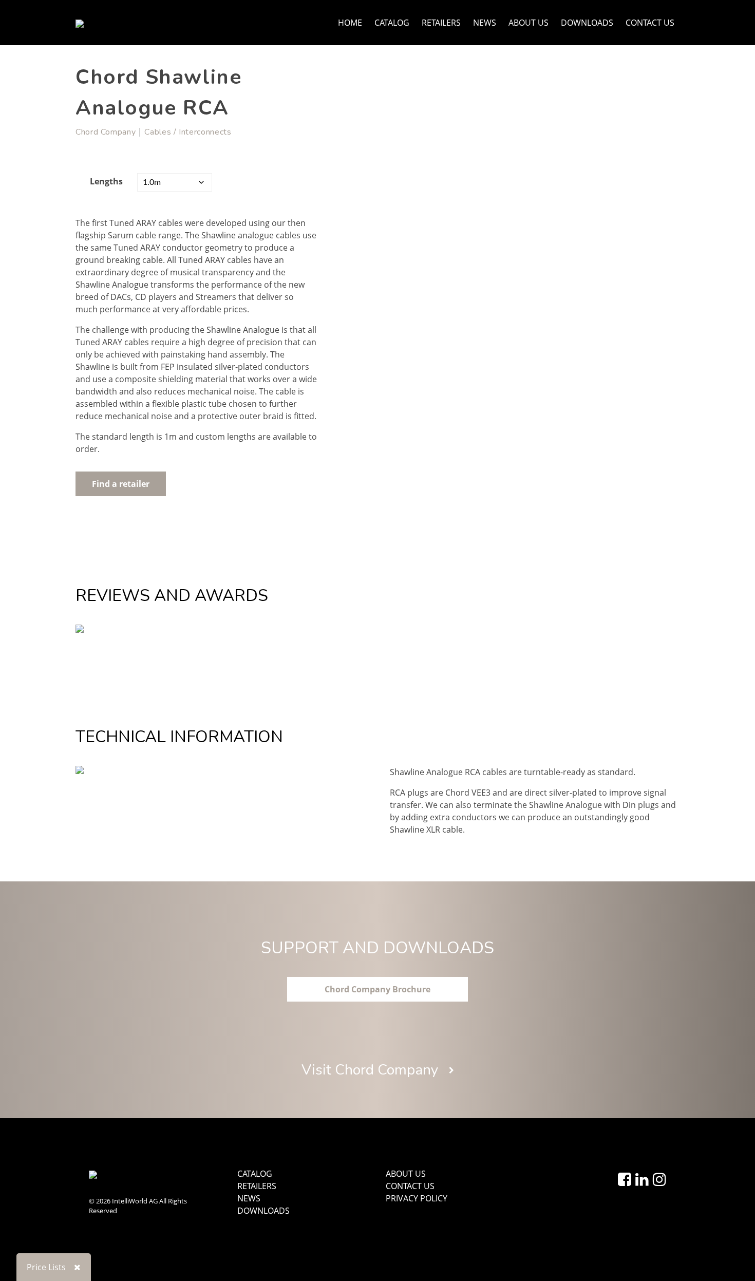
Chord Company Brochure (377, 989)
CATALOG (391, 22)
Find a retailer (120, 483)
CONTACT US (650, 22)
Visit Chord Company (371, 1070)
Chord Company (106, 132)
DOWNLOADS (587, 22)
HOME (350, 22)
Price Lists (46, 1267)
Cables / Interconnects (187, 132)
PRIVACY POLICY (416, 1198)
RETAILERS (441, 22)
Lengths (106, 181)
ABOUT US (528, 22)
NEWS (484, 22)
